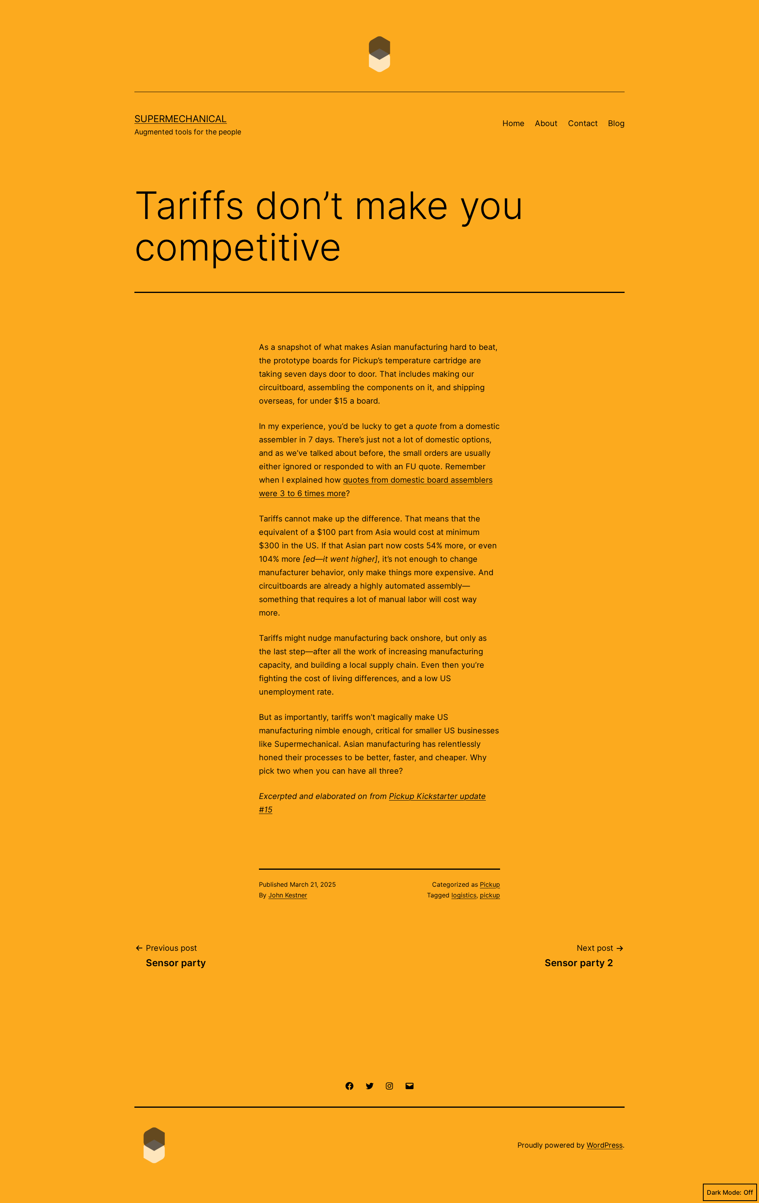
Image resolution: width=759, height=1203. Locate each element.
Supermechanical (180, 119)
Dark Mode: (724, 1192)
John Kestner (287, 895)
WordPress (605, 1145)
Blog (616, 123)
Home (513, 123)
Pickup (490, 884)
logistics (463, 895)
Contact (583, 123)
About (546, 123)
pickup (490, 895)
